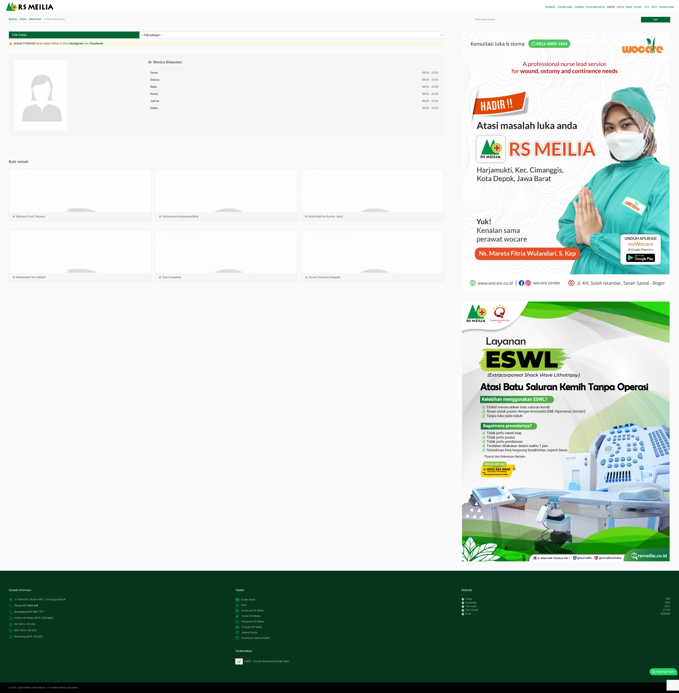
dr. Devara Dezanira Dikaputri (322, 277)
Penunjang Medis (595, 7)
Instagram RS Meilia (252, 621)
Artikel (638, 7)
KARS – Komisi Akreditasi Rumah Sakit (266, 661)
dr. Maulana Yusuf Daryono (29, 216)
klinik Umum (35, 19)
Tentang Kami (564, 7)
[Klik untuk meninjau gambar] (40, 95)
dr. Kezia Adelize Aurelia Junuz (324, 216)
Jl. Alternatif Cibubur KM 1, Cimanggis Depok (39, 599)
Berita (620, 7)
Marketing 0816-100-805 (28, 636)
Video (654, 7)
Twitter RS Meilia (250, 616)
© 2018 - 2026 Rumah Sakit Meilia (27, 687)
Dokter (611, 7)
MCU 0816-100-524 (25, 630)
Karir (629, 7)
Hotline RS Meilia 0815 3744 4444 (33, 618)
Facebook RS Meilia (252, 610)
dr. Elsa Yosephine (170, 277)
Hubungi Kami (666, 7)
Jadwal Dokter (249, 632)
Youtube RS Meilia (251, 627)
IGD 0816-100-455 (24, 624)
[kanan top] (566, 161)
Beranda (550, 7)
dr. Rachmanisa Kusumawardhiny (179, 216)
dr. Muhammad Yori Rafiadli (29, 277)
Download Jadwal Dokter (255, 638)
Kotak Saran (248, 599)
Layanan (579, 7)
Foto (646, 7)
